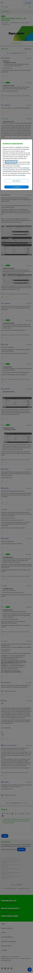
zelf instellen (21, 175)
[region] (16, 164)
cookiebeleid (25, 168)
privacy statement (9, 169)
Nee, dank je (16, 181)
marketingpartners (11, 162)
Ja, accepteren (16, 187)
